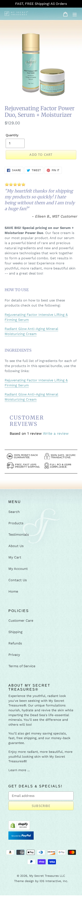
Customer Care (20, 621)
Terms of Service (21, 666)
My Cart (14, 557)
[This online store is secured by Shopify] (19, 829)
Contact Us (17, 580)
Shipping (15, 632)
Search (14, 512)
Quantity (12, 135)
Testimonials (18, 535)
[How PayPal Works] (21, 845)
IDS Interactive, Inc (53, 881)
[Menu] (74, 14)
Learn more (17, 770)
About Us (16, 546)
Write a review (56, 433)
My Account (18, 569)
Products (15, 523)
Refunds (15, 643)
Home (13, 591)
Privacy (14, 655)
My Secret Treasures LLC (47, 875)
